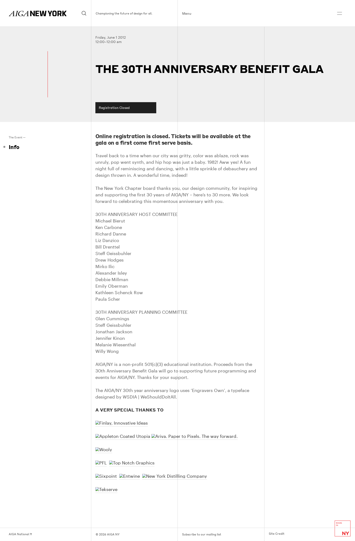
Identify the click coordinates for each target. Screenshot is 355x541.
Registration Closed (114, 108)
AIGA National (19, 534)
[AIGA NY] (38, 13)
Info (14, 146)
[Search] (84, 13)
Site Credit (276, 533)
